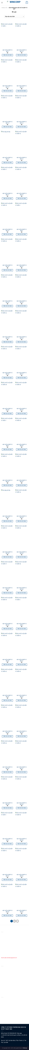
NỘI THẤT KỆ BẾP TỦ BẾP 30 (21, 445)
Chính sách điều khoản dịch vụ (8, 1003)
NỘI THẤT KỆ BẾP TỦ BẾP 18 (21, 194)
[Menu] (2, 2)
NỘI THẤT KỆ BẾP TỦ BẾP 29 (21, 409)
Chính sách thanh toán (6, 1007)
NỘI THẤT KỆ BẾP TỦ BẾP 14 (21, 122)
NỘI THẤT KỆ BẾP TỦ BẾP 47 (21, 767)
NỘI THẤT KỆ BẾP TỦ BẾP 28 (7, 409)
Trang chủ (4, 7)
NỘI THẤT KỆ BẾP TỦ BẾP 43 (21, 696)
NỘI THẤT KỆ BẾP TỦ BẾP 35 (7, 552)
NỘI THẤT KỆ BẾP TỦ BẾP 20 (7, 266)
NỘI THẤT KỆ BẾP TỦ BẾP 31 (7, 481)
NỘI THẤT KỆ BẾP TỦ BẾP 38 (21, 588)
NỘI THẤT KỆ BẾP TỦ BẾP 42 (7, 696)
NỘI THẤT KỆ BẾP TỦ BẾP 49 (21, 803)
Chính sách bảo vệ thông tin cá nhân (9, 1001)
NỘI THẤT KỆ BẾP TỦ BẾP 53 (7, 911)
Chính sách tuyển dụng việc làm (8, 1013)
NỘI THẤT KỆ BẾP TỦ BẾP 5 (7, 839)
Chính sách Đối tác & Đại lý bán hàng (9, 1015)
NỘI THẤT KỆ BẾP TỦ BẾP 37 (7, 588)
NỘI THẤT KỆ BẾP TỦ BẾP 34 (21, 517)
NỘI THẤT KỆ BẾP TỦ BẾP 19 (7, 230)
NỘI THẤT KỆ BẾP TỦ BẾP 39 (7, 624)
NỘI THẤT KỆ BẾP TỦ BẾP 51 (7, 875)
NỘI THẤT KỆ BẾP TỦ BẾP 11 (7, 86)
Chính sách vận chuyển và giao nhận (9, 1005)
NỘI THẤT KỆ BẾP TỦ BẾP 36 (21, 552)
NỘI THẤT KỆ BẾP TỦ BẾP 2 (21, 230)
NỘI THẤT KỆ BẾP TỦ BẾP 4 (21, 624)
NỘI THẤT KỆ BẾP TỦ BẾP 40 (7, 660)
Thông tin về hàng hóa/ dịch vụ (8, 1017)
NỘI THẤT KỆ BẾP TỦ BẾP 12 (21, 86)
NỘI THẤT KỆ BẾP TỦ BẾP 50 (21, 839)
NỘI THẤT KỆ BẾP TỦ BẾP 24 (7, 337)
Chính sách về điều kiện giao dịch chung (10, 999)
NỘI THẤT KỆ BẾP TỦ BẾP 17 (7, 194)
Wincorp (25, 1048)
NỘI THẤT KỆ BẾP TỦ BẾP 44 (7, 732)
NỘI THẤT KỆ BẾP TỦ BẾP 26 (7, 373)
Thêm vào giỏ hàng (7, 55)
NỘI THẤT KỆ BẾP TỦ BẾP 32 (21, 481)
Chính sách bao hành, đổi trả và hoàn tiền (10, 1009)
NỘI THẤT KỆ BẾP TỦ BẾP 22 (7, 301)
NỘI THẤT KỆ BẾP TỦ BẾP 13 (7, 122)
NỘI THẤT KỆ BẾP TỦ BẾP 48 (7, 803)
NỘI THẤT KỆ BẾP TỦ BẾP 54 (21, 911)
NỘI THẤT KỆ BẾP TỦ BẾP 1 (7, 50)
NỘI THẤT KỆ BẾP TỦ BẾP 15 (7, 158)
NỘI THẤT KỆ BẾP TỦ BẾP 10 (21, 50)
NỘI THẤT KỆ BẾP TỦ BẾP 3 (7, 445)
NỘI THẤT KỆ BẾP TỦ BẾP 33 (7, 517)
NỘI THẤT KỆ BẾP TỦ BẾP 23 (21, 301)
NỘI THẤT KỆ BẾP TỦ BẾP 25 (21, 337)
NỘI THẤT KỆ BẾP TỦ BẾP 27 (21, 373)
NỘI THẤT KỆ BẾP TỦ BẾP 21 (21, 266)
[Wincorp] (14, 2)
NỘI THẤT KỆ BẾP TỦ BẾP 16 (21, 158)
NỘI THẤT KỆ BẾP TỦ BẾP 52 (21, 875)
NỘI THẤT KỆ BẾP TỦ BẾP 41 (21, 660)
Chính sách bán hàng (6, 1011)
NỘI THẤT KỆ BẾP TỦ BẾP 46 (7, 767)
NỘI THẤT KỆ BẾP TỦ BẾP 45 (21, 732)
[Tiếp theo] (17, 921)
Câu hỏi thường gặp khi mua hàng (9, 1019)
